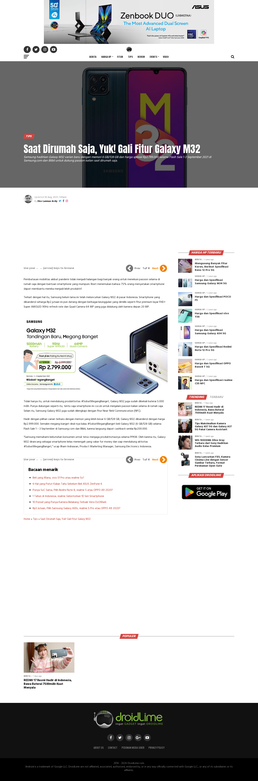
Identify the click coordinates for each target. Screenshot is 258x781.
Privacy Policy (156, 747)
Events (153, 56)
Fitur (120, 56)
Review (141, 56)
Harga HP (106, 56)
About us (99, 747)
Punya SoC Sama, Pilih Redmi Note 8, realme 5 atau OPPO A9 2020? (73, 490)
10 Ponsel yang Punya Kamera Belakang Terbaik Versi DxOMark (69, 502)
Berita (92, 56)
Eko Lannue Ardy (47, 201)
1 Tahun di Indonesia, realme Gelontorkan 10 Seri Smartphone (68, 496)
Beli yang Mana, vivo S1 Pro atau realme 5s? (58, 478)
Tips (130, 56)
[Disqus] (96, 576)
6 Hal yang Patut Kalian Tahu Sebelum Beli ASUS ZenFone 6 (67, 484)
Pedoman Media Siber (133, 747)
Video (166, 56)
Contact (112, 747)
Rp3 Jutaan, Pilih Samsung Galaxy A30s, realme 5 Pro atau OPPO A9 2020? (76, 508)
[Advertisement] (95, 233)
